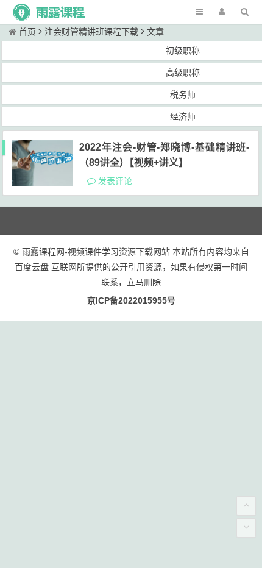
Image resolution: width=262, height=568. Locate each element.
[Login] (222, 12)
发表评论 (114, 181)
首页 (27, 32)
